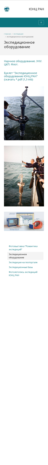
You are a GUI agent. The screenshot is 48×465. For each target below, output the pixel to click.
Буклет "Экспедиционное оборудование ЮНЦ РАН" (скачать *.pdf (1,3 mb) (21, 76)
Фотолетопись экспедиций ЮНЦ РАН (23, 274)
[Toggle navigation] (41, 22)
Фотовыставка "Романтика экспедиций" (23, 248)
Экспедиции (18, 34)
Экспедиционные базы (21, 267)
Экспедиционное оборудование (18, 256)
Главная (7, 34)
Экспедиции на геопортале (23, 262)
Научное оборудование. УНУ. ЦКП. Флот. (23, 62)
